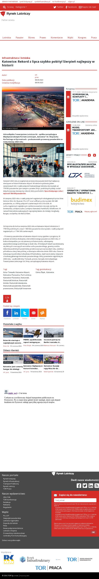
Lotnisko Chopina (10, 530)
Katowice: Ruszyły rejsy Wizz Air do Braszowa (51, 368)
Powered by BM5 (24, 576)
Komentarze (57, 37)
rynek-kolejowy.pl (25, 2)
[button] (89, 159)
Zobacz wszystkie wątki (11, 540)
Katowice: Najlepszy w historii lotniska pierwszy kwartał (33, 368)
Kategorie (20, 7)
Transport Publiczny (11, 484)
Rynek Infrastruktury (11, 481)
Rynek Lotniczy (9, 486)
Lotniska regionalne (11, 520)
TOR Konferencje (9, 499)
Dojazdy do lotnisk (10, 523)
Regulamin (7, 507)
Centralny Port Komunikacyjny (15, 536)
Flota (5, 525)
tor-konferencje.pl (59, 2)
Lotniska (6, 37)
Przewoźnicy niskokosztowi (14, 533)
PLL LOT (6, 515)
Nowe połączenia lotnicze (13, 528)
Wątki (70, 37)
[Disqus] (33, 421)
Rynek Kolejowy (9, 479)
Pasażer (19, 37)
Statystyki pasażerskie (12, 518)
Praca (94, 37)
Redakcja (6, 502)
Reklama (6, 505)
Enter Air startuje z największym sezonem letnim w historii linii (13, 343)
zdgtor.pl (71, 2)
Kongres (82, 37)
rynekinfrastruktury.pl (42, 2)
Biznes (31, 37)
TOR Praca (7, 489)
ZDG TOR (6, 497)
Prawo (43, 37)
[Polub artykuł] (7, 314)
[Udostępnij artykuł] (16, 314)
